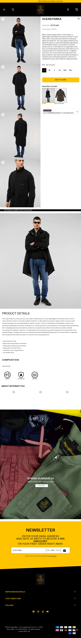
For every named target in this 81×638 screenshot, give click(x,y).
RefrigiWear (14, 627)
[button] (76, 9)
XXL (65, 70)
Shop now (41, 485)
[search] (13, 9)
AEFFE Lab (27, 631)
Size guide (52, 65)
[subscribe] (64, 550)
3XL (70, 70)
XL (60, 70)
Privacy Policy (52, 556)
